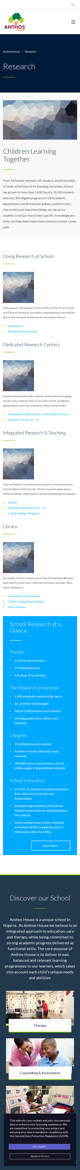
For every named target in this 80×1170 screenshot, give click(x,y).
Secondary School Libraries (24, 596)
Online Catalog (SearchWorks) (26, 601)
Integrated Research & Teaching (34, 432)
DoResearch (15, 326)
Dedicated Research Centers (31, 344)
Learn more (50, 845)
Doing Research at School (28, 256)
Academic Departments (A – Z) (26, 507)
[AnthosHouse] (14, 22)
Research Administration (23, 331)
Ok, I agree (40, 1146)
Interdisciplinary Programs (24, 513)
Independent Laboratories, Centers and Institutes (38, 414)
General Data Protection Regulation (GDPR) (41, 1136)
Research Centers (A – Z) (23, 419)
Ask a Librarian (16, 607)
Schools (12, 502)
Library (10, 526)
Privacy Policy (40, 1156)
